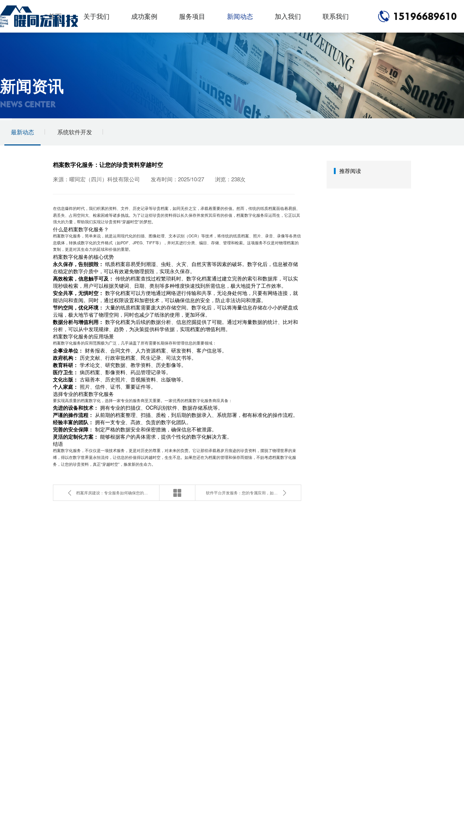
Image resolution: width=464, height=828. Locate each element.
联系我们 (336, 16)
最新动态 (22, 132)
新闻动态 (240, 16)
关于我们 (96, 16)
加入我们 (288, 16)
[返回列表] (177, 492)
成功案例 (144, 16)
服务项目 (192, 16)
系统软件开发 (74, 132)
